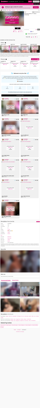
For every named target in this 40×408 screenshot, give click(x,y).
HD (17, 316)
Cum (34, 316)
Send (38, 29)
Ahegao (7, 316)
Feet (22, 316)
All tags (2, 326)
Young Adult (14, 316)
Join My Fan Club (20, 95)
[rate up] (31, 37)
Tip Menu (21, 30)
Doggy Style (18, 319)
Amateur (37, 316)
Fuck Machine (29, 319)
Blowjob (19, 316)
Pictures (13, 10)
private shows (12, 1)
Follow (15, 30)
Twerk (30, 320)
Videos (10, 10)
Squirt (14, 319)
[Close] (39, 10)
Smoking (21, 319)
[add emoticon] (36, 29)
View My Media (12, 22)
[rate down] (35, 37)
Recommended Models (6, 280)
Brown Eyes (9, 238)
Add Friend (20, 31)
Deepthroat (22, 320)
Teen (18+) (10, 316)
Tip (18, 28)
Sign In (30, 1)
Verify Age (36, 7)
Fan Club (18, 10)
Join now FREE (36, 1)
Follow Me (38, 221)
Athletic (9, 239)
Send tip (12, 20)
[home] (4, 1)
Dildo (32, 316)
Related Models (15, 280)
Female (9, 229)
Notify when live (12, 17)
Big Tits (30, 316)
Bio (7, 10)
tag (9, 1)
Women (9, 233)
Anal (14, 320)
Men (1, 235)
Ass (23, 316)
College (2, 317)
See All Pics (35, 59)
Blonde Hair (9, 236)
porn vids (16, 1)
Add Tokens (20, 26)
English (9, 232)
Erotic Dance (26, 320)
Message (15, 31)
